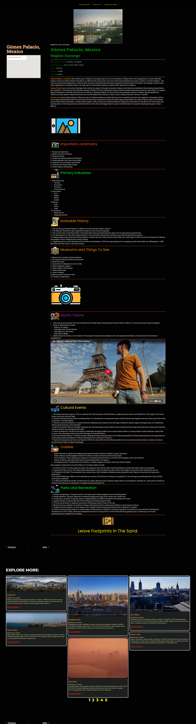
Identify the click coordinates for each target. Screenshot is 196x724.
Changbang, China (74, 620)
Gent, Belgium (134, 615)
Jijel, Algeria (73, 682)
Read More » (14, 607)
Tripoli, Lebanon (12, 630)
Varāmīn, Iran (11, 595)
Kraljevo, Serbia (135, 634)
